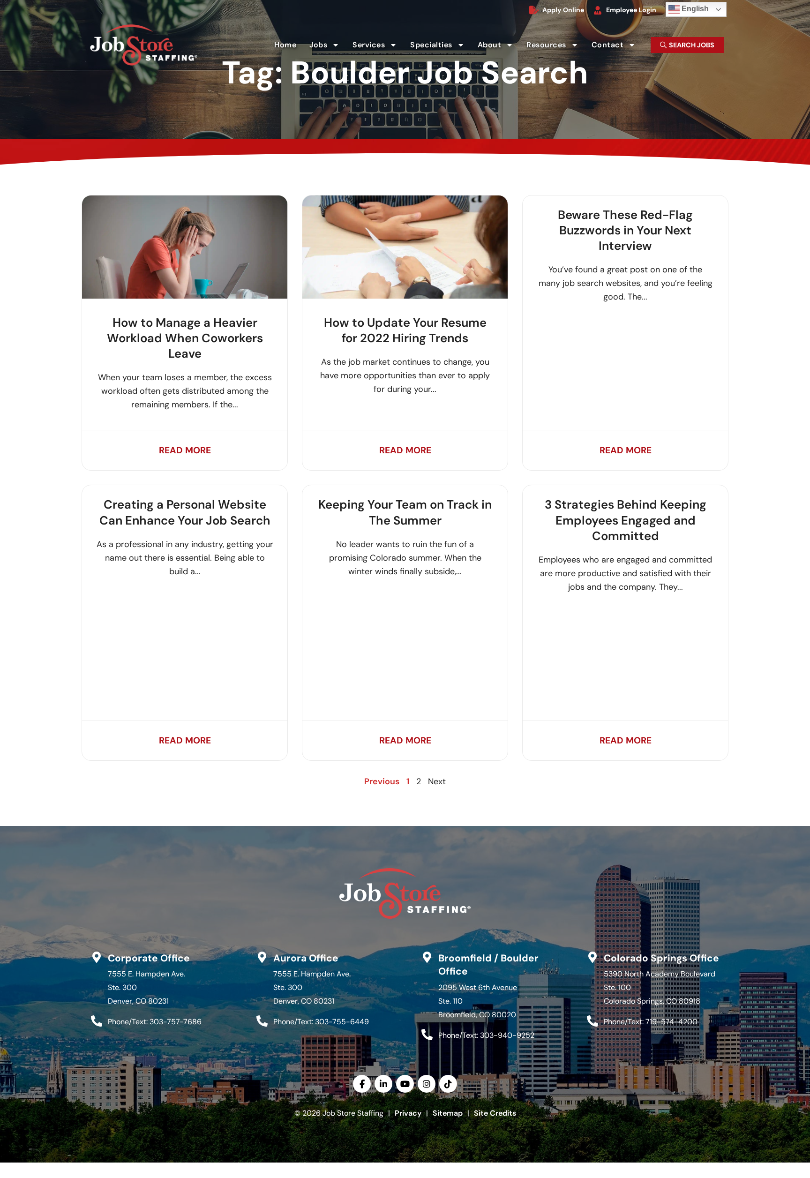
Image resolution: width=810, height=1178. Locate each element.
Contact (617, 46)
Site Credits (495, 1113)
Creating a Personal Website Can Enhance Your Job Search (184, 512)
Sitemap (448, 1113)
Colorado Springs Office (661, 958)
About (498, 46)
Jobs (327, 46)
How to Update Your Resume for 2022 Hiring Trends (405, 330)
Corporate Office (149, 958)
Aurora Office (305, 958)
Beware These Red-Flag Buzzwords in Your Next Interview (625, 230)
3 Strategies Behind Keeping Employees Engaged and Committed (625, 520)
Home (288, 46)
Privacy (408, 1113)
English (688, 7)
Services (377, 46)
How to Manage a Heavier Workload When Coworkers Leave (185, 338)
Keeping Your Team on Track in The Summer (405, 512)
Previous (381, 781)
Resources (555, 46)
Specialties (440, 46)
